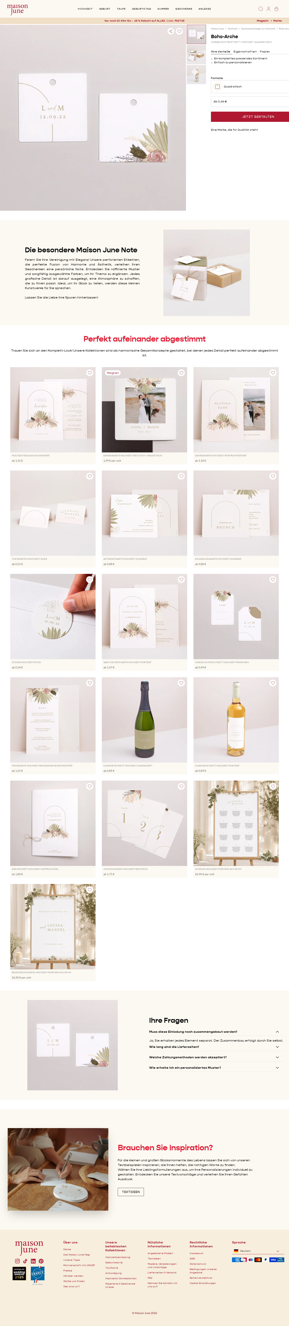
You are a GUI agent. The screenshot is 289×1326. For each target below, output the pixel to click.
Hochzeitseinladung (117, 1257)
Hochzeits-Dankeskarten (121, 1278)
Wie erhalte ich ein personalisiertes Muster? (185, 1068)
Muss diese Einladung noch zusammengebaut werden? (193, 1032)
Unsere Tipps (71, 1259)
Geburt (104, 8)
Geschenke (183, 8)
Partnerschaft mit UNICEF (79, 1265)
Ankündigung (113, 1273)
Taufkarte (111, 1267)
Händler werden (73, 1275)
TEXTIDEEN (131, 1192)
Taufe (121, 8)
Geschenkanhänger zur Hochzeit (258, 28)
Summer (163, 8)
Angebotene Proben (160, 1253)
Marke (277, 20)
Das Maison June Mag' (76, 1254)
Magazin (263, 20)
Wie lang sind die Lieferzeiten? (174, 1047)
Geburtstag (141, 8)
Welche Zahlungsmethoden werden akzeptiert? (188, 1057)
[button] (179, 20)
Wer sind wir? (71, 1286)
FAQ (150, 1277)
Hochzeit (85, 8)
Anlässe (205, 8)
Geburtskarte (114, 1262)
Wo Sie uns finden (74, 1281)
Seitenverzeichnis (201, 1277)
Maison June (217, 28)
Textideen (154, 1258)
